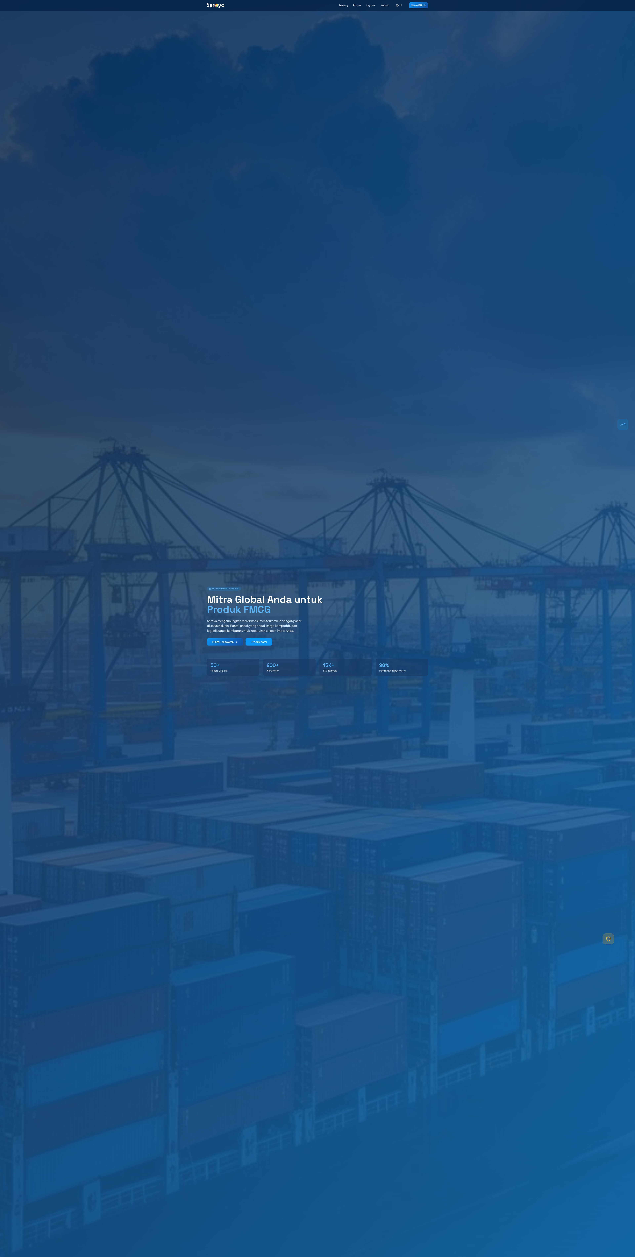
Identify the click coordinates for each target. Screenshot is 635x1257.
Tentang (343, 5)
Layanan (371, 5)
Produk (357, 5)
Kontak (385, 5)
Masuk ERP (417, 5)
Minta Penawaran (223, 642)
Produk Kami (259, 642)
